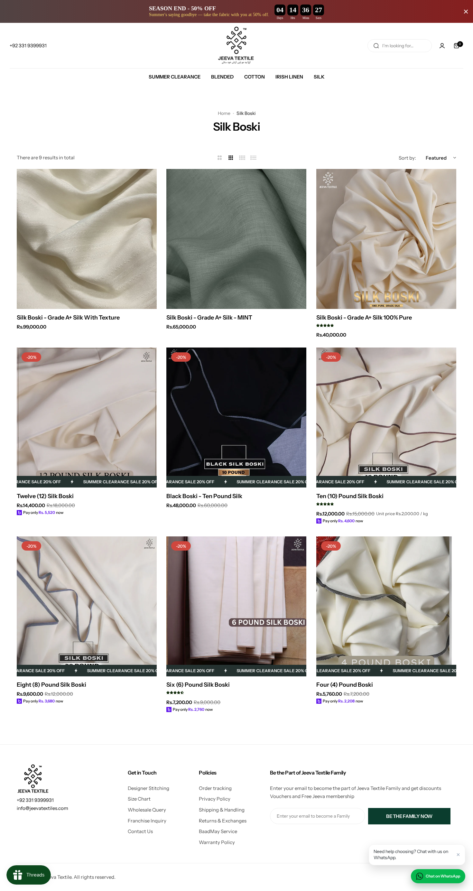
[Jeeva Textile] (236, 45)
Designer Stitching (148, 788)
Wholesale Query (147, 810)
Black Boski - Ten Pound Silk (204, 496)
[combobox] (399, 45)
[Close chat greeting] (458, 854)
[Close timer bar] (466, 11)
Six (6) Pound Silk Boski (198, 684)
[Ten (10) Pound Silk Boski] (386, 417)
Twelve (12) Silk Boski (45, 496)
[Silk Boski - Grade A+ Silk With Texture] (87, 239)
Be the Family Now (409, 816)
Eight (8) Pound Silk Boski (51, 684)
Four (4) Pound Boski (344, 684)
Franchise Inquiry (147, 821)
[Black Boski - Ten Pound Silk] (236, 417)
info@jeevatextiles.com (42, 808)
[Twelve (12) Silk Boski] (87, 417)
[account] (442, 46)
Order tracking (215, 788)
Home (224, 113)
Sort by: (407, 158)
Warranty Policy (217, 842)
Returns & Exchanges (222, 821)
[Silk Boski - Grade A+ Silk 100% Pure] (386, 239)
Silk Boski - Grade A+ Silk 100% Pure (364, 317)
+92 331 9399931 (35, 800)
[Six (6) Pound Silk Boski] (236, 606)
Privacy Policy (214, 799)
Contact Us (140, 831)
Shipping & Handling (222, 810)
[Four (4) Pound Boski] (386, 606)
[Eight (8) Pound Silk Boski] (87, 606)
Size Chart (139, 799)
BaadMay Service (218, 831)
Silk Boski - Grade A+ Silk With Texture (68, 317)
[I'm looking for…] (376, 45)
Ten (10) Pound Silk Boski (350, 496)
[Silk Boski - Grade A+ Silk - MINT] (236, 239)
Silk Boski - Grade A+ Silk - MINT (209, 317)
